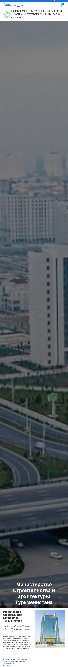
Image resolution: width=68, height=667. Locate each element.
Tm (63, 5)
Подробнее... (7, 665)
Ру (62, 3)
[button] (5, 314)
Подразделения (29, 3)
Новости (45, 3)
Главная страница (15, 4)
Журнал (51, 3)
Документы (38, 3)
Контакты (57, 3)
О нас (22, 4)
